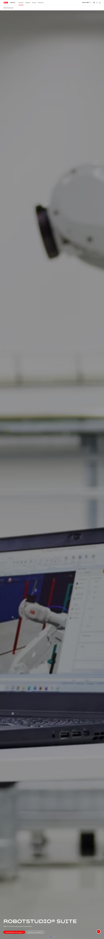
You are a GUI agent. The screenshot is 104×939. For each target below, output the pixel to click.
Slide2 (52, 936)
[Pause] (98, 931)
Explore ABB (85, 2)
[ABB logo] (5, 3)
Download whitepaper (23, 932)
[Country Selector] (94, 2)
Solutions (27, 2)
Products (21, 2)
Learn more (8, 932)
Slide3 (54, 936)
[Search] (97, 2)
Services (34, 2)
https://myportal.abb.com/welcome (100, 2)
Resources (41, 2)
